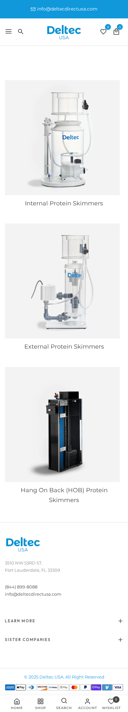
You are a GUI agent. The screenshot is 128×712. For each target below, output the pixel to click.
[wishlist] (103, 32)
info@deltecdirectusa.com (67, 9)
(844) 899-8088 (21, 586)
